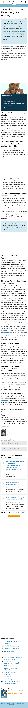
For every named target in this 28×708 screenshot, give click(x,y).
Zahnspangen (4, 400)
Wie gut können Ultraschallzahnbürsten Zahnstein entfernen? (11, 653)
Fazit (5, 107)
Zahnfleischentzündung (11, 646)
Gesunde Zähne (12, 6)
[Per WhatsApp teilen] (13, 448)
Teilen (3, 448)
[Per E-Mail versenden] (15, 448)
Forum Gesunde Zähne (18, 512)
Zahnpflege (10, 46)
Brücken (23, 398)
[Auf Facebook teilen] (9, 448)
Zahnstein (8, 29)
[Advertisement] (14, 71)
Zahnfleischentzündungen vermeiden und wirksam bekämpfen (12, 663)
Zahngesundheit (5, 6)
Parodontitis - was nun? (11, 648)
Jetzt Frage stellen (14, 516)
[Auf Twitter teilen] (11, 448)
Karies (4, 31)
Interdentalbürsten (10, 378)
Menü (15, 3)
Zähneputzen (9, 121)
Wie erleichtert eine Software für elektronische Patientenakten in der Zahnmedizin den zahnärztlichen (15, 465)
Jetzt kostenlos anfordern (15, 693)
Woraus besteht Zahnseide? (10, 101)
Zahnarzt (5, 330)
